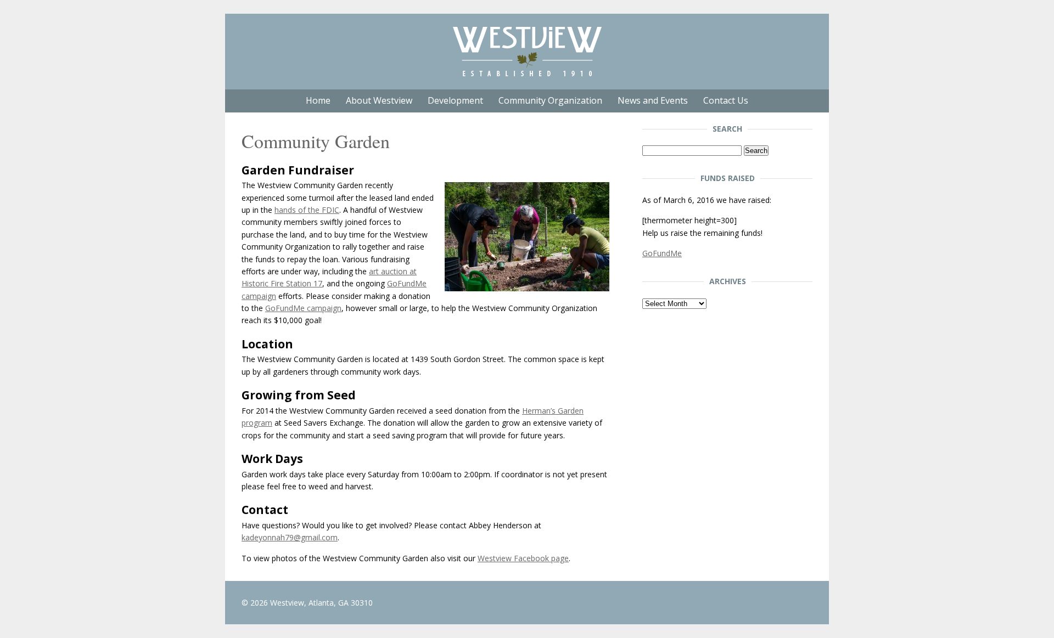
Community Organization (550, 100)
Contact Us (725, 100)
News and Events (653, 100)
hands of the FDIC (306, 210)
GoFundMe (662, 253)
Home (318, 100)
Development (455, 100)
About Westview (379, 100)
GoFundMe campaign (303, 308)
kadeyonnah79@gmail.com (290, 537)
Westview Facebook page (523, 558)
